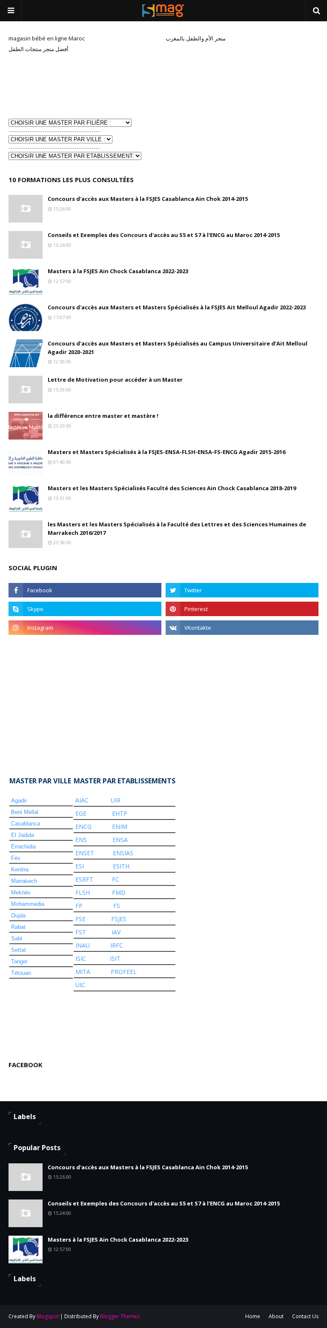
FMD (119, 892)
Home (252, 1316)
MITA (82, 972)
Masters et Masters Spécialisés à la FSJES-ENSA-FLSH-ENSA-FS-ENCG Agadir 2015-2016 (166, 452)
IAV (116, 932)
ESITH (121, 866)
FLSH (82, 892)
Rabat (18, 927)
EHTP (119, 813)
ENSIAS (123, 853)
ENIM (119, 827)
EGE (80, 813)
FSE (80, 919)
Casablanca (25, 823)
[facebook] (85, 590)
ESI (79, 866)
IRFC (116, 945)
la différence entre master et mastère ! (103, 416)
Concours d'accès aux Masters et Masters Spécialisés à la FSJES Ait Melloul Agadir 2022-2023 (177, 307)
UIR (115, 800)
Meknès (21, 892)
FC (115, 879)
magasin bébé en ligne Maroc (47, 38)
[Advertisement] (51, 85)
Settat (18, 950)
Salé (16, 938)
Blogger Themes (120, 1316)
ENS (81, 840)
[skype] (85, 609)
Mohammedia (27, 904)
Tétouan (21, 973)
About (276, 1316)
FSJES (118, 919)
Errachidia (23, 846)
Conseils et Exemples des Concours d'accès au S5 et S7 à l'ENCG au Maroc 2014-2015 (164, 235)
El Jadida (22, 835)
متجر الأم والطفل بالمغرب (196, 38)
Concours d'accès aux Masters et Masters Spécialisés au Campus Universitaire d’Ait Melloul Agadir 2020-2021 (177, 348)
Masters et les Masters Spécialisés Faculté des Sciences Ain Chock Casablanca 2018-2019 (172, 488)
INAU (82, 945)
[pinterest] (242, 609)
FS (116, 906)
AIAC (82, 800)
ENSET (84, 853)
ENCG (83, 827)
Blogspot (48, 1316)
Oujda (18, 915)
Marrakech (24, 881)
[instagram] (85, 627)
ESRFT (84, 879)
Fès (15, 858)
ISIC (80, 958)
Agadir (19, 800)
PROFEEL (124, 972)
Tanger (19, 961)
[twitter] (242, 590)
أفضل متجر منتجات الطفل (39, 49)
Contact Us (305, 1316)
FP (79, 906)
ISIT (115, 958)
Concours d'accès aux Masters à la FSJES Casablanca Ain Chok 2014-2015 (148, 199)
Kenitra (20, 869)
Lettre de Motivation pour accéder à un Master (115, 379)
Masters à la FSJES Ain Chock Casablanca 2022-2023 (118, 271)
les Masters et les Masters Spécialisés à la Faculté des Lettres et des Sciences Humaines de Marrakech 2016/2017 (177, 528)
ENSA (120, 840)
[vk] (242, 627)
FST (80, 932)
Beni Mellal (24, 812)
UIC (80, 985)
